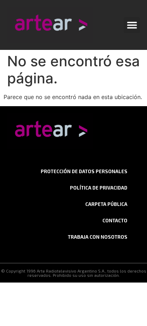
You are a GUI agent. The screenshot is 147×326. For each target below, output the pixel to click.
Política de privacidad (98, 188)
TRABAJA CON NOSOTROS (97, 237)
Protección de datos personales (84, 171)
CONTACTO (114, 220)
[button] (132, 25)
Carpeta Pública (106, 204)
